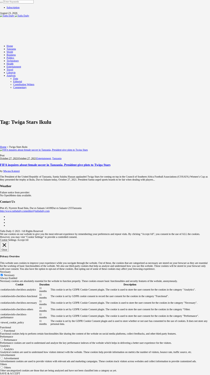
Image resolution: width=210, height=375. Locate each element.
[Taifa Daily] (14, 15)
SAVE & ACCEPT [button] (10, 373)
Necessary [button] (5, 271)
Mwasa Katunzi (11, 171)
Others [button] (3, 364)
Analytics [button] (5, 345)
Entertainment (43, 158)
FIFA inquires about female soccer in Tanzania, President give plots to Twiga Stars (55, 165)
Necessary (9, 275)
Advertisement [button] (7, 355)
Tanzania (57, 158)
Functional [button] (5, 327)
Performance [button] (6, 336)
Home (3, 146)
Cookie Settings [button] (8, 240)
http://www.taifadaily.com (13, 211)
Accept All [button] (22, 240)
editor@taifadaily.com (38, 211)
